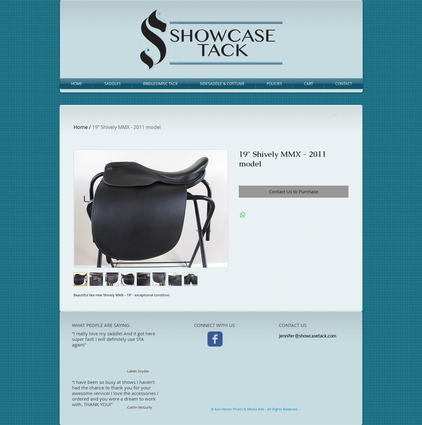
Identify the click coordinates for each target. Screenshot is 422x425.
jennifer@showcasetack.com (307, 336)
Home (81, 127)
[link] (335, 114)
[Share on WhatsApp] (243, 215)
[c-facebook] (215, 339)
